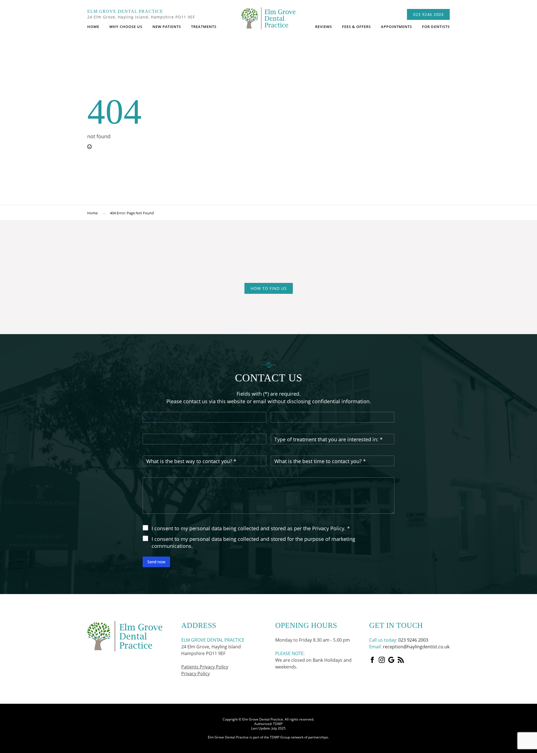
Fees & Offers (356, 26)
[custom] (391, 660)
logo (268, 21)
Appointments (396, 26)
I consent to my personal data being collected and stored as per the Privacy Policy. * (251, 528)
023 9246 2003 (413, 640)
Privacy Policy (195, 673)
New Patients (166, 26)
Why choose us (125, 26)
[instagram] (382, 660)
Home (93, 26)
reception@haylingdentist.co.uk (416, 647)
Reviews (323, 26)
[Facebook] (372, 660)
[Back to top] (528, 585)
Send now (156, 561)
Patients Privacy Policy (204, 667)
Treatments (203, 26)
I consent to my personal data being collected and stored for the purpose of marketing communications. (253, 543)
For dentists (436, 26)
